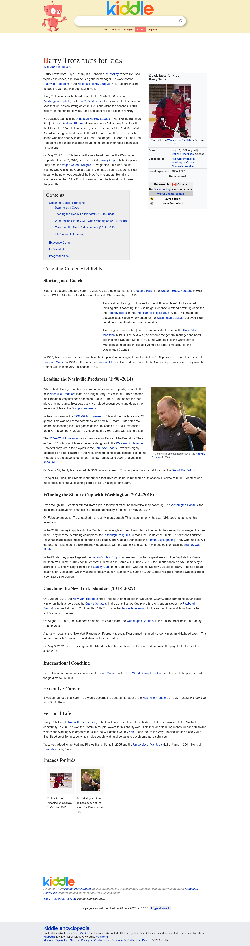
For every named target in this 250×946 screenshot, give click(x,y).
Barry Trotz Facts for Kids (59, 898)
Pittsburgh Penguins (117, 535)
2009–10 (49, 462)
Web (105, 29)
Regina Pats (144, 290)
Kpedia (140, 29)
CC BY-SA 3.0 (82, 933)
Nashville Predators (183, 158)
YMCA (133, 732)
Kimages (128, 29)
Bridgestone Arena (84, 408)
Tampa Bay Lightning (161, 540)
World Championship (170, 194)
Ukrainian (49, 749)
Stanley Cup (107, 160)
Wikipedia (49, 936)
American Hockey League (93, 118)
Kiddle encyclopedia (77, 888)
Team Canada (108, 673)
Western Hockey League (177, 290)
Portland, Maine (53, 362)
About (73, 940)
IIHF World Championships (143, 673)
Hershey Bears (117, 313)
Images (116, 29)
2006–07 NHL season (63, 438)
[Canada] (174, 184)
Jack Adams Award (133, 608)
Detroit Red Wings (184, 470)
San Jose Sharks (106, 448)
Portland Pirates (72, 123)
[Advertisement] (124, 44)
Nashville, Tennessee (82, 722)
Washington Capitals (179, 140)
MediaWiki (102, 936)
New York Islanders (183, 166)
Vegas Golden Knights (76, 165)
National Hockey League (94, 84)
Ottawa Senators (96, 603)
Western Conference (129, 443)
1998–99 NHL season (88, 416)
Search (180, 21)
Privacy (85, 940)
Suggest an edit (160, 908)
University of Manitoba (147, 744)
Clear (173, 21)
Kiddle (47, 940)
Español (152, 29)
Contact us (100, 940)
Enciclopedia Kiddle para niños (129, 940)
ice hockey (164, 189)
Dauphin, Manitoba (183, 154)
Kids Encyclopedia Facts (58, 66)
